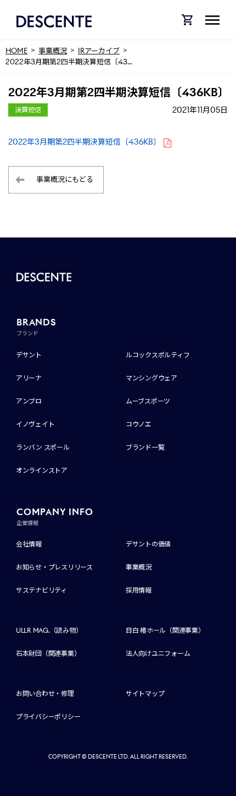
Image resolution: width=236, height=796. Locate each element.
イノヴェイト (35, 424)
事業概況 (138, 567)
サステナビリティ (41, 590)
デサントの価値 (148, 544)
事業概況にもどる (64, 179)
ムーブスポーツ (148, 401)
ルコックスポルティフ (158, 355)
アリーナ (29, 378)
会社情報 (29, 544)
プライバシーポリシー (48, 716)
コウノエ (138, 424)
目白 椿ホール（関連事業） (165, 630)
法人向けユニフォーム (158, 653)
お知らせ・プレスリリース (54, 567)
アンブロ (29, 401)
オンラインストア (42, 470)
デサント (29, 355)
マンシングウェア (151, 378)
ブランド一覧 (145, 447)
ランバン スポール (43, 447)
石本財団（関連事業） (48, 653)
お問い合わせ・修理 (45, 693)
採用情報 (138, 590)
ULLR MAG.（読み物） (49, 630)
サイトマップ (145, 693)
